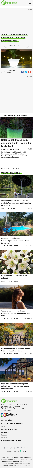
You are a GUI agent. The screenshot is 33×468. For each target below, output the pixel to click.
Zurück (11, 45)
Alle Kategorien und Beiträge (12, 423)
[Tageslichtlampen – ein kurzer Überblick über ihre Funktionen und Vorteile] (16, 297)
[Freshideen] (10, 2)
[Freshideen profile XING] (28, 448)
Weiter (21, 45)
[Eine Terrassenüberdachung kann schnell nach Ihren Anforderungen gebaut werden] (16, 370)
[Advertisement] (16, 20)
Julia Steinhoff (10, 246)
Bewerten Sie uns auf (13, 451)
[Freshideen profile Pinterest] (14, 448)
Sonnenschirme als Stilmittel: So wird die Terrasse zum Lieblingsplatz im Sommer (16, 203)
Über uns (4, 435)
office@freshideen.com (12, 419)
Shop (3, 426)
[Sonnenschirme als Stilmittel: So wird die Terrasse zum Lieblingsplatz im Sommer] (16, 186)
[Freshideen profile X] (22, 448)
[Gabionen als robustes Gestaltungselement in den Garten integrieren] (16, 224)
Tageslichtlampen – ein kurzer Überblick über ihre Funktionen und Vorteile (15, 313)
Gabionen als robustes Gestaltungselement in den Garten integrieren (15, 240)
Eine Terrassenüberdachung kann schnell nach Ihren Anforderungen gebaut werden (15, 386)
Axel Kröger (9, 208)
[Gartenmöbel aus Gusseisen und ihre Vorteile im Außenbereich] (16, 334)
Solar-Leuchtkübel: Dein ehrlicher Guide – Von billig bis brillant (16, 143)
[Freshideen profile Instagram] (8, 448)
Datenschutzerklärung (9, 429)
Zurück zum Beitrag (10, 72)
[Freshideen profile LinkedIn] (25, 448)
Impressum (5, 432)
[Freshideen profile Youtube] (18, 448)
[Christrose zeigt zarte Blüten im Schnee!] (16, 262)
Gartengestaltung (10, 168)
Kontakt (4, 438)
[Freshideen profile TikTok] (11, 448)
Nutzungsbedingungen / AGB (11, 440)
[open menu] (30, 3)
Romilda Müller (11, 149)
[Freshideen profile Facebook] (4, 448)
